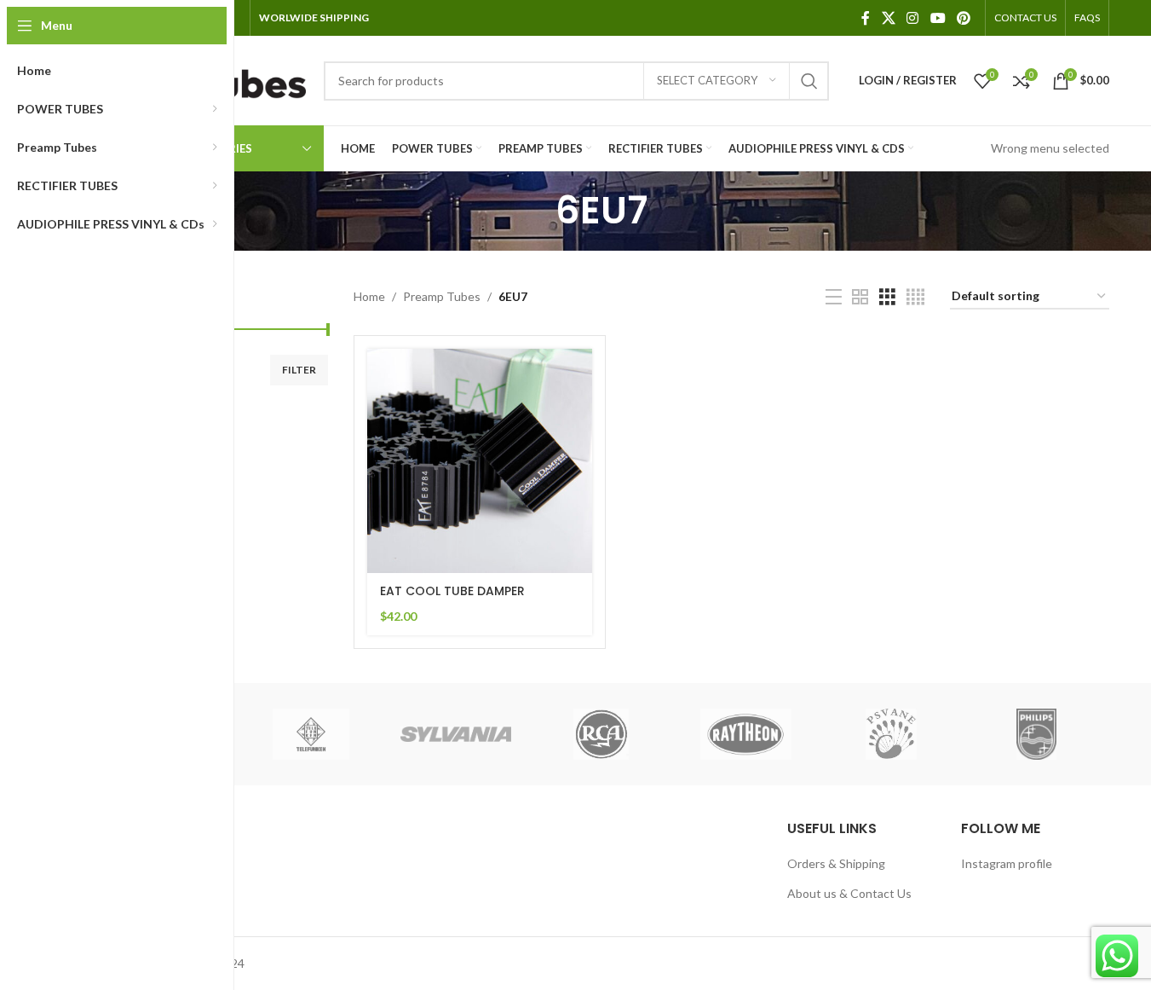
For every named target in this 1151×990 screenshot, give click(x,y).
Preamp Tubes (442, 296)
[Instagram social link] (912, 18)
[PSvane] (891, 734)
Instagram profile (1006, 863)
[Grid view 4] (915, 297)
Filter (299, 369)
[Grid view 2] (860, 297)
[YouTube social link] (937, 18)
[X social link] (888, 18)
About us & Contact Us (849, 893)
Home (369, 296)
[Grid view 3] (887, 297)
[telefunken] (311, 734)
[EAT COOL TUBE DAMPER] (479, 461)
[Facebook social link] (865, 18)
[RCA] (600, 734)
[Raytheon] (746, 734)
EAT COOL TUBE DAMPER (452, 590)
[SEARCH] (809, 81)
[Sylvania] (455, 734)
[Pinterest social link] (963, 18)
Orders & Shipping (836, 863)
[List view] (834, 297)
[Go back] (534, 211)
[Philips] (1036, 734)
